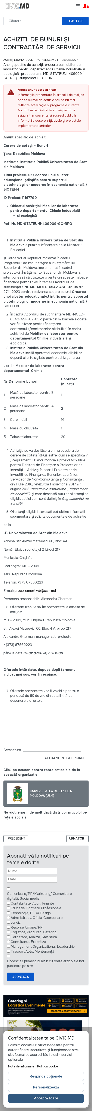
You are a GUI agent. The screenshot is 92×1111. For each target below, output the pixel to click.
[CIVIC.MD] (17, 6)
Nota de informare (21, 1066)
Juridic (16, 922)
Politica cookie (47, 1066)
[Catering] (46, 1005)
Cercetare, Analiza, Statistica (34, 937)
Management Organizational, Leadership (43, 946)
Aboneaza (20, 977)
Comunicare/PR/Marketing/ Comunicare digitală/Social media (39, 896)
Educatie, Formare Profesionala (36, 908)
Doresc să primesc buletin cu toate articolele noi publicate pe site (45, 963)
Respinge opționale (46, 1076)
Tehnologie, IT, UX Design (31, 913)
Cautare (76, 21)
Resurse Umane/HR (27, 927)
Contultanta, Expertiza (28, 942)
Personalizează (46, 1087)
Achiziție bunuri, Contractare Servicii (30, 60)
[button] (86, 6)
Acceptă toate (46, 1098)
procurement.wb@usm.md (35, 590)
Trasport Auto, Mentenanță (32, 951)
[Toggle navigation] (78, 6)
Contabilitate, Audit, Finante (32, 903)
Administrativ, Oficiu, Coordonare (37, 917)
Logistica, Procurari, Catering (33, 932)
